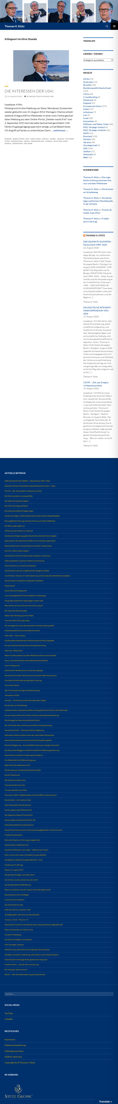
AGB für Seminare (13, 1056)
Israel (85, 118)
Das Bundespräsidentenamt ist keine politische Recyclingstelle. (30, 640)
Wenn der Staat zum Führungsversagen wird (22, 840)
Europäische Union (92, 106)
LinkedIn (9, 1019)
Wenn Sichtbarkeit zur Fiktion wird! (19, 930)
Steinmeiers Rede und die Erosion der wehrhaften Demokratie (29, 735)
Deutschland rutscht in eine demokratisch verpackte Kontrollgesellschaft (34, 924)
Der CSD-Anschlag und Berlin (16, 506)
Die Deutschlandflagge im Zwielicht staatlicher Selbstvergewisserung (32, 750)
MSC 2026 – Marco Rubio (15, 635)
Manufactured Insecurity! (15, 785)
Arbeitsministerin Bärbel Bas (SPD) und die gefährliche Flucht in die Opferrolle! (36, 710)
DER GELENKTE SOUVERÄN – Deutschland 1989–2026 (27, 481)
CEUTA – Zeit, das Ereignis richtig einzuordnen (23, 491)
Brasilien (87, 85)
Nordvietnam (17, 141)
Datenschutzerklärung (15, 1045)
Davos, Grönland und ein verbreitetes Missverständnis (26, 660)
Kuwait (53, 139)
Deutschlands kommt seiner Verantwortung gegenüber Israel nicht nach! (34, 830)
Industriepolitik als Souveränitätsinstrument (22, 630)
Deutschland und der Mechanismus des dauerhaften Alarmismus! (31, 675)
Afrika (86, 79)
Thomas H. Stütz (14, 26)
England (87, 103)
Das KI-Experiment (12, 775)
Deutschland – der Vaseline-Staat (18, 800)
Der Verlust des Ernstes (14, 905)
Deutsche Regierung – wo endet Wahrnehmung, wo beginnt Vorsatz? (32, 745)
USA (6, 86)
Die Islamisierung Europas (15, 780)
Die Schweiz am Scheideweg (16, 705)
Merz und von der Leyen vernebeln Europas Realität (25, 855)
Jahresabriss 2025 (12, 695)
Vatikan (86, 151)
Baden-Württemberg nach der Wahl (19, 615)
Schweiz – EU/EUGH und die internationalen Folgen (25, 700)
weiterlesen (61, 130)
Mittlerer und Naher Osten (96, 124)
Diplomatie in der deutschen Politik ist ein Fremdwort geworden (30, 541)
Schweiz (87, 139)
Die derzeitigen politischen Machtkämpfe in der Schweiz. (98, 201)
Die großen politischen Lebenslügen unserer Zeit (24, 600)
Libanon (60, 139)
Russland (87, 136)
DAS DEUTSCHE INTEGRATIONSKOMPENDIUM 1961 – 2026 (97, 310)
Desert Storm (18, 139)
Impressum (10, 1039)
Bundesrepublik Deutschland (97, 88)
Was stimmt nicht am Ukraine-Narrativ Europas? (24, 605)
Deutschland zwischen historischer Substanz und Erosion (28, 556)
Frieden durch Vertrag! (14, 865)
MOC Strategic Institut (94, 127)
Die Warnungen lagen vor (15, 526)
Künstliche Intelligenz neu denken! (18, 939)
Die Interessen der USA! (29, 90)
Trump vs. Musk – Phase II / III (16, 920)
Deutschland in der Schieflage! (17, 895)
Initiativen (88, 112)
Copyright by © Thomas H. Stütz (20, 1062)
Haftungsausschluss (14, 1051)
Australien (88, 82)
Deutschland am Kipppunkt (16, 590)
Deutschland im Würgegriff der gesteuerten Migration (26, 959)
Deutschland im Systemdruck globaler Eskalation (24, 580)
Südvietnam (18, 143)
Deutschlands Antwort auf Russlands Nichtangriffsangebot (28, 740)
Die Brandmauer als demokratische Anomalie (23, 770)
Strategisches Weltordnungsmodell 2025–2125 (24, 860)
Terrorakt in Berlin (12, 685)
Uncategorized (90, 145)
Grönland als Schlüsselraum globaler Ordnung (23, 680)
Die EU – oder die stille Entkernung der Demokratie (25, 974)
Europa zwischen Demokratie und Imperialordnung (25, 645)
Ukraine (87, 142)
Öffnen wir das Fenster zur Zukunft (19, 531)
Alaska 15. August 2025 (14, 870)
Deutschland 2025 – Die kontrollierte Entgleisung (24, 730)
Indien (86, 109)
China (86, 94)
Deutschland (10, 586)
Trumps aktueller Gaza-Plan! (16, 790)
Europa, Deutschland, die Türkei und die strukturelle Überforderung (32, 715)
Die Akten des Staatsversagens (17, 501)
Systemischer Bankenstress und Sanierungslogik (24, 670)
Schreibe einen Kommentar (40, 96)
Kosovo (45, 139)
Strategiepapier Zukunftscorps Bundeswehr (22, 914)
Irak (27, 139)
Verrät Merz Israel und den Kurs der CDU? (21, 880)
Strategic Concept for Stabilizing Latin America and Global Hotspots (31, 954)
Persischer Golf (37, 141)
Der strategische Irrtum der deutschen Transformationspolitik (29, 625)
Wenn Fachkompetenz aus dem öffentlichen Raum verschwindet (30, 655)
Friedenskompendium (13, 835)
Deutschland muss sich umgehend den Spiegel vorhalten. (27, 570)
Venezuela (88, 154)
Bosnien (8, 139)
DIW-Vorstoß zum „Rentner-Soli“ (18, 910)
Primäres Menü (114, 26)
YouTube (9, 1013)
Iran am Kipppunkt (12, 665)
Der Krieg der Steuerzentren (16, 969)
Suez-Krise (28, 143)
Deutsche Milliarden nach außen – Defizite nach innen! (26, 850)
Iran (85, 115)
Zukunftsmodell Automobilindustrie (19, 825)
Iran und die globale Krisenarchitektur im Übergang (25, 595)
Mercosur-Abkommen (14, 650)
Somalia (8, 143)
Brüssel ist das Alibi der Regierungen (19, 511)
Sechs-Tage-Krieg (60, 141)
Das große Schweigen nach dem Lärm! (20, 875)
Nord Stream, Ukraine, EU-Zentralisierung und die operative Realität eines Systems (37, 576)
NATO (86, 133)
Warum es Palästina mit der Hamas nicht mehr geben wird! (28, 890)
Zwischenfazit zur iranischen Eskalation (20, 566)
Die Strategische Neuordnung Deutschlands (22, 720)
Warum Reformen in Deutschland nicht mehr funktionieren (28, 546)
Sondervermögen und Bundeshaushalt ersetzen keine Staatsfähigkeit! (32, 516)
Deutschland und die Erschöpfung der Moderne (24, 755)
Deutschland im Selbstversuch (17, 845)
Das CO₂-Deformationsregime (17, 551)
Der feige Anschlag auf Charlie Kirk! (19, 815)
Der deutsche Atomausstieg (16, 610)
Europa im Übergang (13, 934)
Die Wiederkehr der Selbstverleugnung (20, 760)
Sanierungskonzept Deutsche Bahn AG (20, 820)
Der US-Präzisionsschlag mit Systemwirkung (22, 690)
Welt (85, 157)
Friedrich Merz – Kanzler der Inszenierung (22, 964)
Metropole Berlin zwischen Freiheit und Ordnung (24, 561)
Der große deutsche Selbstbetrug (18, 885)
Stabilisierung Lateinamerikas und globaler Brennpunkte (27, 949)
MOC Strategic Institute (94, 130)
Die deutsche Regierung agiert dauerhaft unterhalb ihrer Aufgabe (31, 536)
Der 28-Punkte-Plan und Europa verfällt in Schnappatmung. (28, 725)
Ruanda (49, 141)
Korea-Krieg (35, 139)
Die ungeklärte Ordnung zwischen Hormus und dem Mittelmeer (97, 180)
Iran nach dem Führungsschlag (17, 620)
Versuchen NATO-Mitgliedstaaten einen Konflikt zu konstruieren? (31, 795)
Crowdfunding (90, 97)
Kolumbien (88, 121)
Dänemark (88, 100)
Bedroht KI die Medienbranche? (17, 765)
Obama (27, 141)
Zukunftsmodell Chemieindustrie (18, 805)
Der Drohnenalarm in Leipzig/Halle (19, 496)
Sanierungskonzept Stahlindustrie (18, 810)
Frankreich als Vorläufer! (15, 900)
